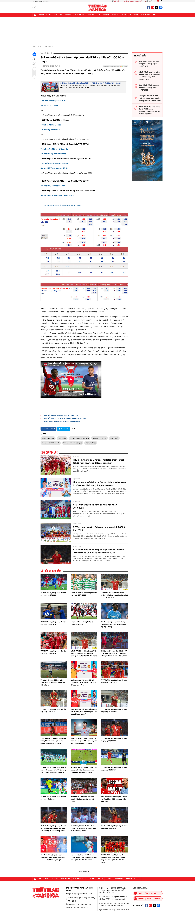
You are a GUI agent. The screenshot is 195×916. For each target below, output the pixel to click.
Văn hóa (106, 14)
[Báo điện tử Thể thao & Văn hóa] (97, 7)
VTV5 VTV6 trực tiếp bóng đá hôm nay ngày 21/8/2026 (53, 710)
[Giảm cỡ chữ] (34, 76)
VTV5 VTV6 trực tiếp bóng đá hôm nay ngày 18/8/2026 (114, 769)
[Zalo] (160, 7)
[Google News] (115, 67)
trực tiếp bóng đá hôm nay (79, 438)
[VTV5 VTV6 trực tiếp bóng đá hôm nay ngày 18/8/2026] (114, 757)
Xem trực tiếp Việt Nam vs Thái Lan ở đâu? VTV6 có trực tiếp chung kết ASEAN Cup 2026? (114, 595)
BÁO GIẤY (116, 1)
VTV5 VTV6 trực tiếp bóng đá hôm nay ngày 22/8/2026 (114, 681)
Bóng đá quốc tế (94, 14)
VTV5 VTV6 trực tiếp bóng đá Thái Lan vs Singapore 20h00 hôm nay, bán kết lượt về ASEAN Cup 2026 (53, 770)
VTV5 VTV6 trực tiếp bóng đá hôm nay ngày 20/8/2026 (114, 710)
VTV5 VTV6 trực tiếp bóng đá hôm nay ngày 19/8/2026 (114, 739)
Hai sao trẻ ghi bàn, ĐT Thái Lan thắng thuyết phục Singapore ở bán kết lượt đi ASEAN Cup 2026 (84, 857)
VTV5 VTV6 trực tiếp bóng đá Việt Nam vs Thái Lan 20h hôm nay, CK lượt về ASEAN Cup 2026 (98, 551)
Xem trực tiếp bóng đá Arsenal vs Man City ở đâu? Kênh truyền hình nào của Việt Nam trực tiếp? (53, 857)
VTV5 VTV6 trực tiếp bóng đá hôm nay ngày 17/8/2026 (53, 798)
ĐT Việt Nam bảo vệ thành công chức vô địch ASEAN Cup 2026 (99, 528)
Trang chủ (35, 46)
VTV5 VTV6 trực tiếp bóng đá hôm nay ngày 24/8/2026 (53, 623)
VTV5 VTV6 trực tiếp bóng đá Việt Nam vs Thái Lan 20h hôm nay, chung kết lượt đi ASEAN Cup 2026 (84, 653)
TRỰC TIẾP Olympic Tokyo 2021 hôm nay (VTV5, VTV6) (61, 415)
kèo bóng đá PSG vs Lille (51, 443)
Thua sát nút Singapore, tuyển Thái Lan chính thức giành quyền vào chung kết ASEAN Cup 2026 (84, 770)
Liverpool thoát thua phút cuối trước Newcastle (82, 623)
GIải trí (123, 14)
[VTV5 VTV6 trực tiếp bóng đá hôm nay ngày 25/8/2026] (84, 582)
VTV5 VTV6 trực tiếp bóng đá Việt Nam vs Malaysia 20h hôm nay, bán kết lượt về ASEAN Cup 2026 (84, 740)
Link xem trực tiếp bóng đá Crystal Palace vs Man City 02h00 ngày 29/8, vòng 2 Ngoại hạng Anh (99, 484)
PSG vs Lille (62, 438)
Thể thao (68, 14)
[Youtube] (158, 1)
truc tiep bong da (48, 438)
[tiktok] (156, 7)
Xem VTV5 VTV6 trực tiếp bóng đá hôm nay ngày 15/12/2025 (149, 63)
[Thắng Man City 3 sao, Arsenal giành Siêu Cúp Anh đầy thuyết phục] (84, 786)
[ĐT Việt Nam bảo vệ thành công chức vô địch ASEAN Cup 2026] (56, 532)
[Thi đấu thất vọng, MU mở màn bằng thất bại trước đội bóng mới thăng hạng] (54, 669)
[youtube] (152, 7)
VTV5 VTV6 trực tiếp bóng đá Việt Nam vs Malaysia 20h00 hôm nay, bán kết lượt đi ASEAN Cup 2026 (53, 828)
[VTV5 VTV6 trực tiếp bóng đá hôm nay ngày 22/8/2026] (114, 669)
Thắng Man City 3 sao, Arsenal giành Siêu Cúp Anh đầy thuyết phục (82, 799)
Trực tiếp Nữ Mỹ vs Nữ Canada (54, 149)
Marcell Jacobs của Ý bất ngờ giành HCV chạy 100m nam (61, 422)
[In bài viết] (34, 64)
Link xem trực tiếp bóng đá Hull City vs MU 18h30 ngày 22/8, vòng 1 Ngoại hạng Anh (83, 682)
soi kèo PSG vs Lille (99, 438)
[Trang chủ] (35, 15)
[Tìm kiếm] (34, 7)
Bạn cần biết (145, 14)
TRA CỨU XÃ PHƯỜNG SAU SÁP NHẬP (133, 1)
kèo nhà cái (114, 438)
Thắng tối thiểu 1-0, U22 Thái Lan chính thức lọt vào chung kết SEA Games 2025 (150, 98)
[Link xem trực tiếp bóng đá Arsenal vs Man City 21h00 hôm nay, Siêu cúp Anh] (114, 786)
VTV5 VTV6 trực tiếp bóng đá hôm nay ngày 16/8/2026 (114, 827)
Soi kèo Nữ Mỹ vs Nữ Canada (53, 154)
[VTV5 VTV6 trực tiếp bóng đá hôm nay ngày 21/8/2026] (54, 698)
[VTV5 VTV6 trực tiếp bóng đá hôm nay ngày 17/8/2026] (54, 786)
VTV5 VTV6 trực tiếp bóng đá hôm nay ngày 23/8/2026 (53, 652)
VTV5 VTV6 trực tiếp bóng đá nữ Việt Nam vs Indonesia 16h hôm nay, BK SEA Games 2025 (149, 110)
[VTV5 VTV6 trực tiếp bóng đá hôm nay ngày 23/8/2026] (54, 640)
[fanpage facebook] (148, 7)
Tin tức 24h (58, 14)
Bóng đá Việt (79, 14)
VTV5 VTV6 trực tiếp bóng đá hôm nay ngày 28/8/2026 (95, 506)
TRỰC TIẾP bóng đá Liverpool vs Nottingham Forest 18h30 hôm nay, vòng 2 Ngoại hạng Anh (98, 461)
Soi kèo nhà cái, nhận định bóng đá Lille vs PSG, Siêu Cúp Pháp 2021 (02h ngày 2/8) (90, 83)
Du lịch (115, 14)
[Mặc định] (34, 72)
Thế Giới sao (133, 14)
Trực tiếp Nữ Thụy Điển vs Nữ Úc (55, 163)
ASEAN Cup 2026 (45, 14)
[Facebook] (154, 1)
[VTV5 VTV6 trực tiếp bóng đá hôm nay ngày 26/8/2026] (54, 582)
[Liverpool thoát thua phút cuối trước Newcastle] (84, 611)
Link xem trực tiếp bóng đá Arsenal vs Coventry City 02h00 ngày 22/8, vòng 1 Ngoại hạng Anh (84, 711)
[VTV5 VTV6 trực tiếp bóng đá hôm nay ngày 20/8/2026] (114, 698)
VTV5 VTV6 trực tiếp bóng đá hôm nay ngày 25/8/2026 (84, 594)
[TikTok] (161, 1)
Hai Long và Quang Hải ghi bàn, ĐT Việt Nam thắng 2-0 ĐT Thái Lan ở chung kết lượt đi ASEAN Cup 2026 (114, 653)
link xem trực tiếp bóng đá (72, 443)
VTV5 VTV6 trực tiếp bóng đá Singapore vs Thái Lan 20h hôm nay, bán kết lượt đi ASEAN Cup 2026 (113, 858)
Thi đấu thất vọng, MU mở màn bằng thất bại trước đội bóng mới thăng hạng (53, 682)
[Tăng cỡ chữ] (34, 69)
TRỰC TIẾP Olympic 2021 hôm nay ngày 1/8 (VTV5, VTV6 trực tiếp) (64, 418)
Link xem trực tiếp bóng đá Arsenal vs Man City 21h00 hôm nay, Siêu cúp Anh (114, 799)
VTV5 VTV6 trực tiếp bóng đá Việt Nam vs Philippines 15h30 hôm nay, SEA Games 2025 (149, 75)
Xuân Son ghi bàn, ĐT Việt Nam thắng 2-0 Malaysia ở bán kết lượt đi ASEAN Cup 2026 (83, 828)
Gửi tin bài (149, 1)
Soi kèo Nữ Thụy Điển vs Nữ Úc (54, 168)
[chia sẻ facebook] (34, 59)
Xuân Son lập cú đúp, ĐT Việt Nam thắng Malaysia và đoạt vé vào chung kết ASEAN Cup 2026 (53, 740)
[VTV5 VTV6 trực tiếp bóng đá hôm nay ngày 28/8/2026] (56, 510)
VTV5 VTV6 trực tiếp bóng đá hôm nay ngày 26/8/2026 (53, 594)
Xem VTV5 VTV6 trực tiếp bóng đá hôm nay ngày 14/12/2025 (149, 87)
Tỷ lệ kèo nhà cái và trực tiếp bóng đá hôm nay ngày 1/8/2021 (63, 205)
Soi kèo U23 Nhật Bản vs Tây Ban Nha (57, 195)
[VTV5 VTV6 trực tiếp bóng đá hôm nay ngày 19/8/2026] (114, 727)
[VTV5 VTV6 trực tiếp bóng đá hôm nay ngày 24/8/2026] (54, 611)
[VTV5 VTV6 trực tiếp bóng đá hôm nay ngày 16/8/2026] (114, 815)
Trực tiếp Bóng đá (47, 46)
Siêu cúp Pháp (91, 443)
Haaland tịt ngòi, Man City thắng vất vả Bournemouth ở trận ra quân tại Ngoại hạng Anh (114, 624)
